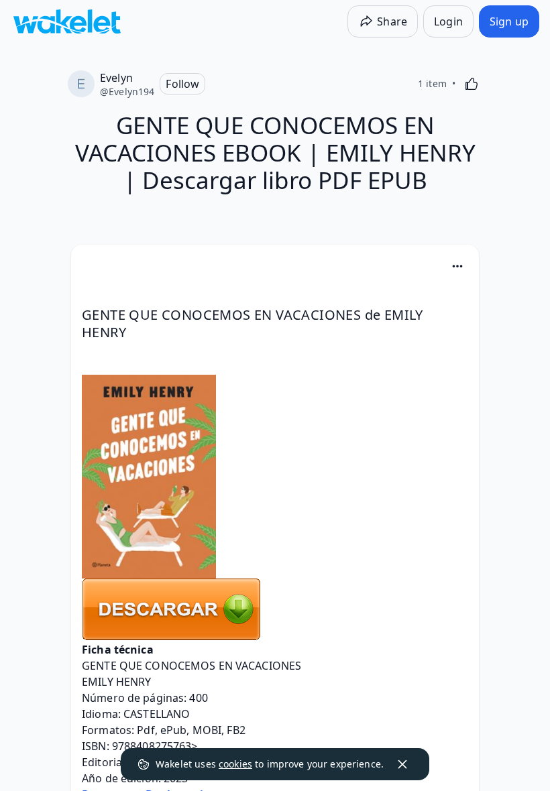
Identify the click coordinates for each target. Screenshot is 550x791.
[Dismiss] (402, 764)
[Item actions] (457, 266)
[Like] (471, 84)
